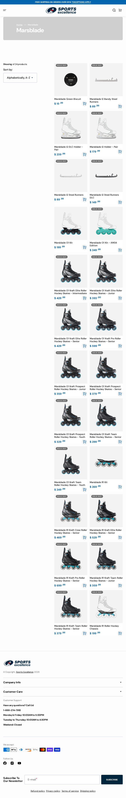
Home (19, 25)
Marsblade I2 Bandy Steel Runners (103, 100)
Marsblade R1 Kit (98, 482)
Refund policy (38, 791)
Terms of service (70, 791)
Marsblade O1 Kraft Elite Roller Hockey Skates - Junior (106, 292)
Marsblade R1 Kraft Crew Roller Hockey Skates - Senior (70, 531)
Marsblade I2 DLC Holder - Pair (68, 148)
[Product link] (70, 86)
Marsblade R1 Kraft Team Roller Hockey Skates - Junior (106, 579)
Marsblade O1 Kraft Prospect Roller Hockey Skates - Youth (69, 435)
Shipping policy (87, 791)
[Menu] (4, 10)
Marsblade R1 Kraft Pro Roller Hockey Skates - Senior (69, 579)
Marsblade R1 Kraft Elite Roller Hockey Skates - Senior (106, 531)
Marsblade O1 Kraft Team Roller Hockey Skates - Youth (69, 483)
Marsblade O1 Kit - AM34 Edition (103, 244)
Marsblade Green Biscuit (67, 99)
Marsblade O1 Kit (63, 242)
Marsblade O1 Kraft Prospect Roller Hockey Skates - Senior (105, 388)
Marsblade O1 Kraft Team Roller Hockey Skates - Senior (105, 435)
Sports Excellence (24, 672)
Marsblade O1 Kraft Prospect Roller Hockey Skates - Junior (70, 388)
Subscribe (112, 779)
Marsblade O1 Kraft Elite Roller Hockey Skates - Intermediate (70, 292)
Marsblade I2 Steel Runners (68, 194)
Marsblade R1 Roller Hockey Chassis (104, 627)
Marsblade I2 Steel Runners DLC (104, 196)
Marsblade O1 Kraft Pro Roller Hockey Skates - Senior (105, 340)
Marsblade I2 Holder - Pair (104, 146)
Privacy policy (53, 791)
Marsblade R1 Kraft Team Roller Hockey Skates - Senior (70, 627)
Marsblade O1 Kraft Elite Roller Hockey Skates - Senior (70, 340)
